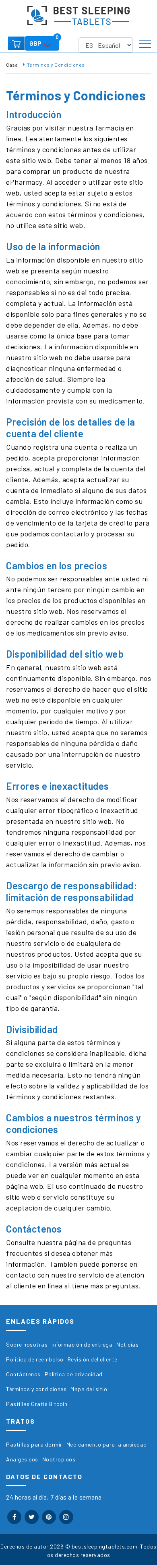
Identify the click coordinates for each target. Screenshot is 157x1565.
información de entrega (82, 1344)
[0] (16, 43)
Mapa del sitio (88, 1389)
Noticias (127, 1344)
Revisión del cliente (93, 1359)
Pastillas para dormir (34, 1444)
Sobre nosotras (27, 1344)
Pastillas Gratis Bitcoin (36, 1403)
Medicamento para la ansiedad (106, 1444)
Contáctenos (23, 1374)
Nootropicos (59, 1459)
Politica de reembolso (35, 1359)
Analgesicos (22, 1459)
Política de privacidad (74, 1374)
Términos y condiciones (36, 1389)
